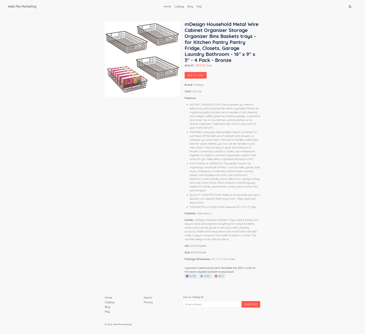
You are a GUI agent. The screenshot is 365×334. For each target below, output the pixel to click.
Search (148, 297)
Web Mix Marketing (122, 324)
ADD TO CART (195, 75)
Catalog (179, 6)
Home (167, 6)
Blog (190, 6)
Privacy (148, 302)
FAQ (198, 6)
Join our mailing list (193, 297)
